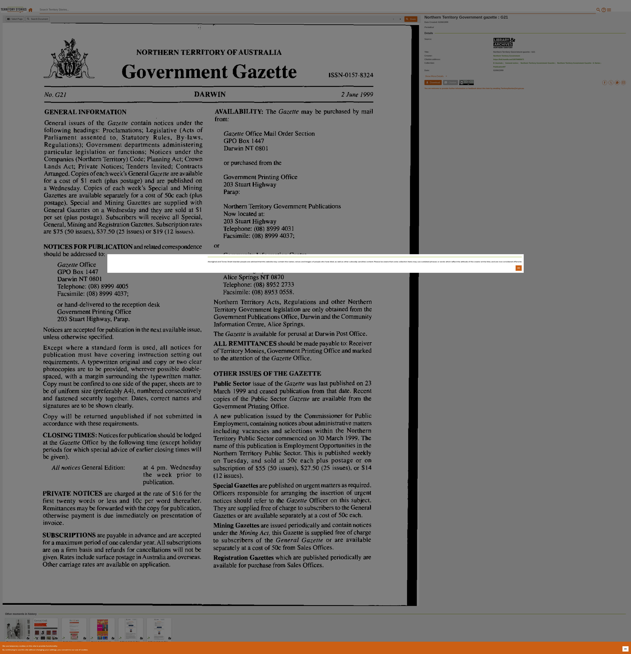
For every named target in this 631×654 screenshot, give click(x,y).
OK (518, 268)
